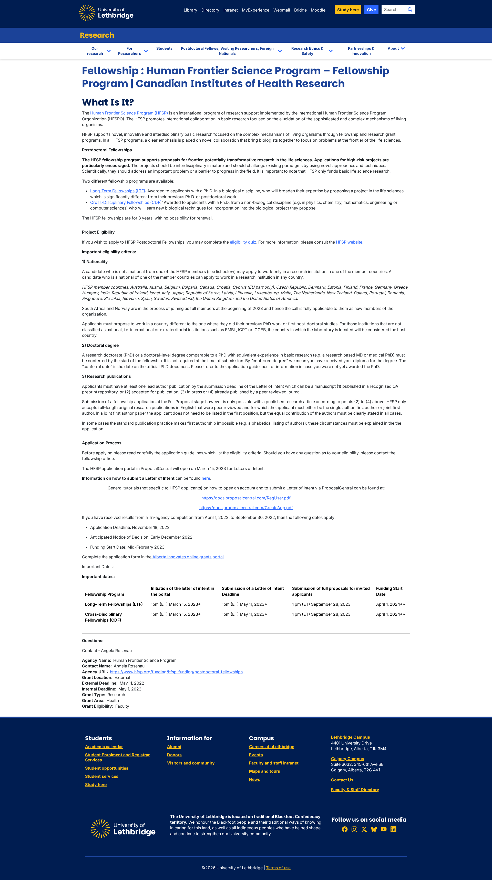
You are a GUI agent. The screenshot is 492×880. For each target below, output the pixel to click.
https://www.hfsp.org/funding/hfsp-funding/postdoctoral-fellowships (176, 671)
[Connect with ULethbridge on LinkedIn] (393, 829)
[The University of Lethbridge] (123, 828)
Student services (101, 776)
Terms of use (278, 867)
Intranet (230, 10)
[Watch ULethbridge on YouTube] (384, 829)
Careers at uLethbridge (271, 746)
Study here (96, 784)
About (393, 48)
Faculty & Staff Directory (355, 789)
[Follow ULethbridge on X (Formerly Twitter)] (364, 829)
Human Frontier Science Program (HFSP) (129, 113)
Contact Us (342, 779)
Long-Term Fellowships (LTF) (117, 190)
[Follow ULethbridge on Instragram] (354, 829)
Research (97, 35)
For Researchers (129, 51)
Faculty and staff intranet (274, 763)
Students (164, 48)
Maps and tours (264, 771)
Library (190, 10)
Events (256, 754)
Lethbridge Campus (350, 737)
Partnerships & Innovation (361, 51)
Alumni (174, 746)
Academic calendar (104, 746)
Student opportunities (106, 768)
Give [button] (371, 9)
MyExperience (255, 10)
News (254, 779)
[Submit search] (410, 9)
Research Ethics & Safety (307, 51)
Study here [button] (348, 9)
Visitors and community (191, 763)
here (206, 478)
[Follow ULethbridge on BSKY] (374, 829)
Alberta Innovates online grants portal (187, 556)
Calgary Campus (347, 758)
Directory (210, 10)
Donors (174, 754)
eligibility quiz (243, 242)
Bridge (300, 10)
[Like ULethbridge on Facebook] (345, 829)
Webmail (281, 10)
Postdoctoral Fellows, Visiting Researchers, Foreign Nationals (227, 51)
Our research (95, 51)
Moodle (318, 10)
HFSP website (349, 242)
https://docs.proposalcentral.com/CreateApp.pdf (246, 507)
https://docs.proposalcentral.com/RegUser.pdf (246, 497)
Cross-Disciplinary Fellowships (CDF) (126, 202)
